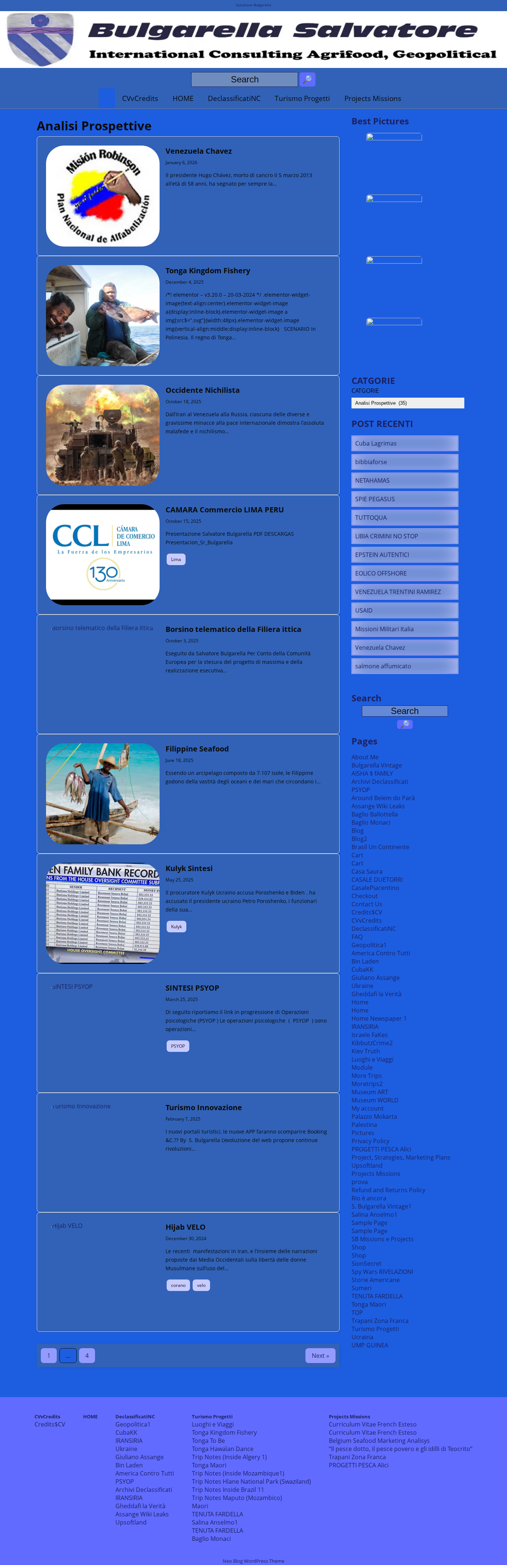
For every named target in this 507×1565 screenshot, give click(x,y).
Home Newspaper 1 (379, 1018)
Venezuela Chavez (380, 647)
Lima (176, 559)
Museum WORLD (375, 1100)
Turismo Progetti (302, 98)
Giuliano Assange (375, 978)
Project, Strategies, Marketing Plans (401, 1157)
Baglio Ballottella (374, 814)
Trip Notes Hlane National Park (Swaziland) (251, 1481)
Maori (200, 1506)
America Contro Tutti (380, 953)
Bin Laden (365, 961)
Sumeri (361, 1288)
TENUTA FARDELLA (377, 1296)
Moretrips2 (367, 1084)
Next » (320, 1356)
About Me (365, 757)
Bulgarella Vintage (376, 765)
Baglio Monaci (370, 822)
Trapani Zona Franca (380, 1321)
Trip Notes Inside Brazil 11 (228, 1490)
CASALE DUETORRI (377, 880)
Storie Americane (375, 1280)
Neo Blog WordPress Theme (253, 1561)
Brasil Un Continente (380, 847)
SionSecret (366, 1263)
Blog (357, 830)
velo (201, 1285)
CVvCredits (140, 98)
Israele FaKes (369, 1035)
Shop (358, 1247)
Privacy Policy (370, 1141)
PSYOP (178, 1046)
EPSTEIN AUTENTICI (382, 555)
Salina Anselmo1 (374, 1214)
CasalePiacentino (375, 888)
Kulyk (176, 926)
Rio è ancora (368, 1198)
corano (178, 1285)
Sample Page (369, 1223)
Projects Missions (372, 98)
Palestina (364, 1125)
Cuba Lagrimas (376, 443)
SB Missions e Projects (382, 1239)
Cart (357, 855)
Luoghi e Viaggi (372, 1059)
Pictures (362, 1133)
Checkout (364, 896)
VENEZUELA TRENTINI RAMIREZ (398, 592)
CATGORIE (365, 391)
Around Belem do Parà (383, 798)
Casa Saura (367, 871)
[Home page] (107, 98)
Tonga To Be (208, 1441)
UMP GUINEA (369, 1345)
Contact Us (366, 904)
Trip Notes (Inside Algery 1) (229, 1457)
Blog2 (359, 839)
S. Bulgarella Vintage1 (381, 1206)
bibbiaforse (371, 462)
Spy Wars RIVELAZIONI (382, 1272)
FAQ (357, 937)
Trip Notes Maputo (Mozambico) (237, 1498)
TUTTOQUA (371, 517)
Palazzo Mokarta (374, 1116)
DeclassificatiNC (234, 98)
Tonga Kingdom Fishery (224, 1432)
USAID (364, 610)
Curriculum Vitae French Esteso (373, 1424)
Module (362, 1067)
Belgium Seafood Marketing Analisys (379, 1441)
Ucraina (362, 1337)
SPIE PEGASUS (375, 499)
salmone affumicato (383, 666)
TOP (357, 1312)
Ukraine (362, 986)
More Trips (366, 1076)
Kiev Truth (365, 1051)
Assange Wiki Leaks (378, 806)
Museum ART (369, 1092)
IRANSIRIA (365, 1027)
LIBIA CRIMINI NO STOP (386, 536)
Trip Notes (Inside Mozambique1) (238, 1473)
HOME (183, 98)
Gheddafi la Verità (376, 994)
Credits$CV (366, 912)
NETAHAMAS (372, 480)
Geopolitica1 (369, 945)
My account (367, 1108)
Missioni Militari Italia (384, 629)
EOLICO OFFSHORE (381, 573)
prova (359, 1182)
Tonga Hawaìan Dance (223, 1449)
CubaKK (362, 969)
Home (360, 1002)
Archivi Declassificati (379, 781)
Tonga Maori (368, 1304)
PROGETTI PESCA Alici (381, 1149)
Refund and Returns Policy (388, 1190)
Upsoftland (367, 1165)
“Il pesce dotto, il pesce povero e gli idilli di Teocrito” (400, 1449)
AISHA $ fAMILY (372, 773)
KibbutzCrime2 (372, 1043)
